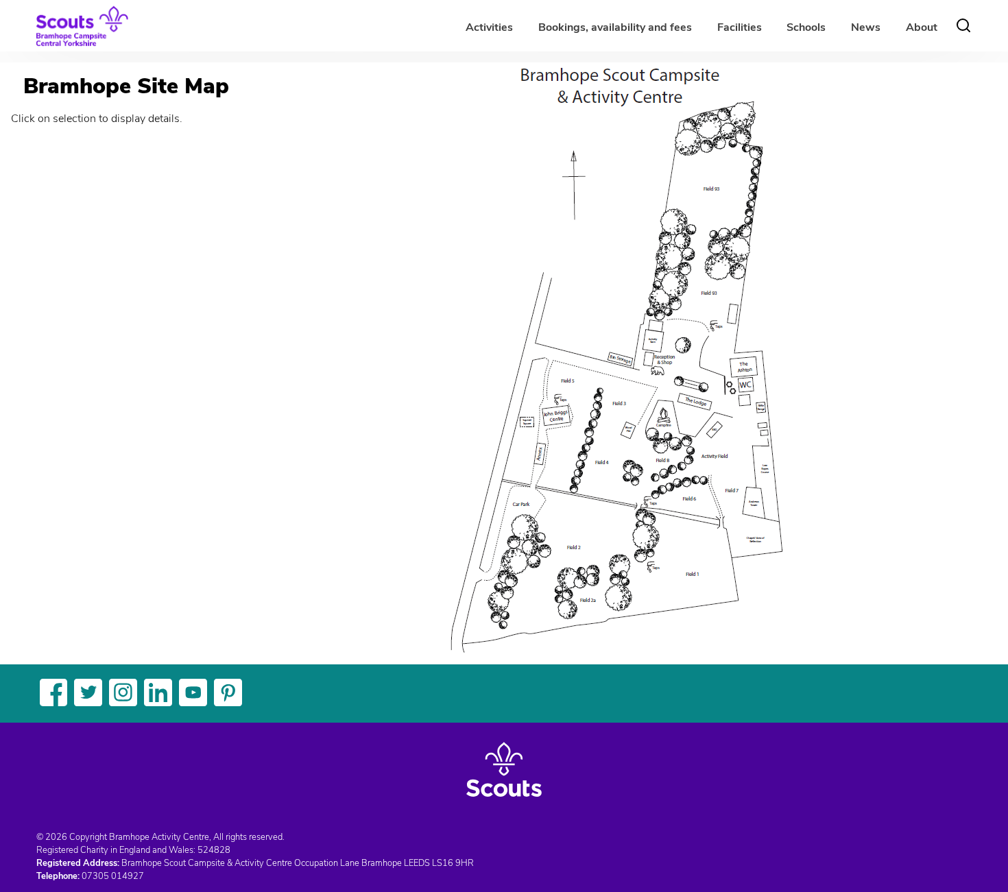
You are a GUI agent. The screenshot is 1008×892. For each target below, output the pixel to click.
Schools (806, 27)
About (921, 27)
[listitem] (542, 455)
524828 (213, 850)
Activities (489, 27)
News (865, 27)
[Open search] (963, 25)
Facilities (739, 27)
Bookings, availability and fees (615, 27)
